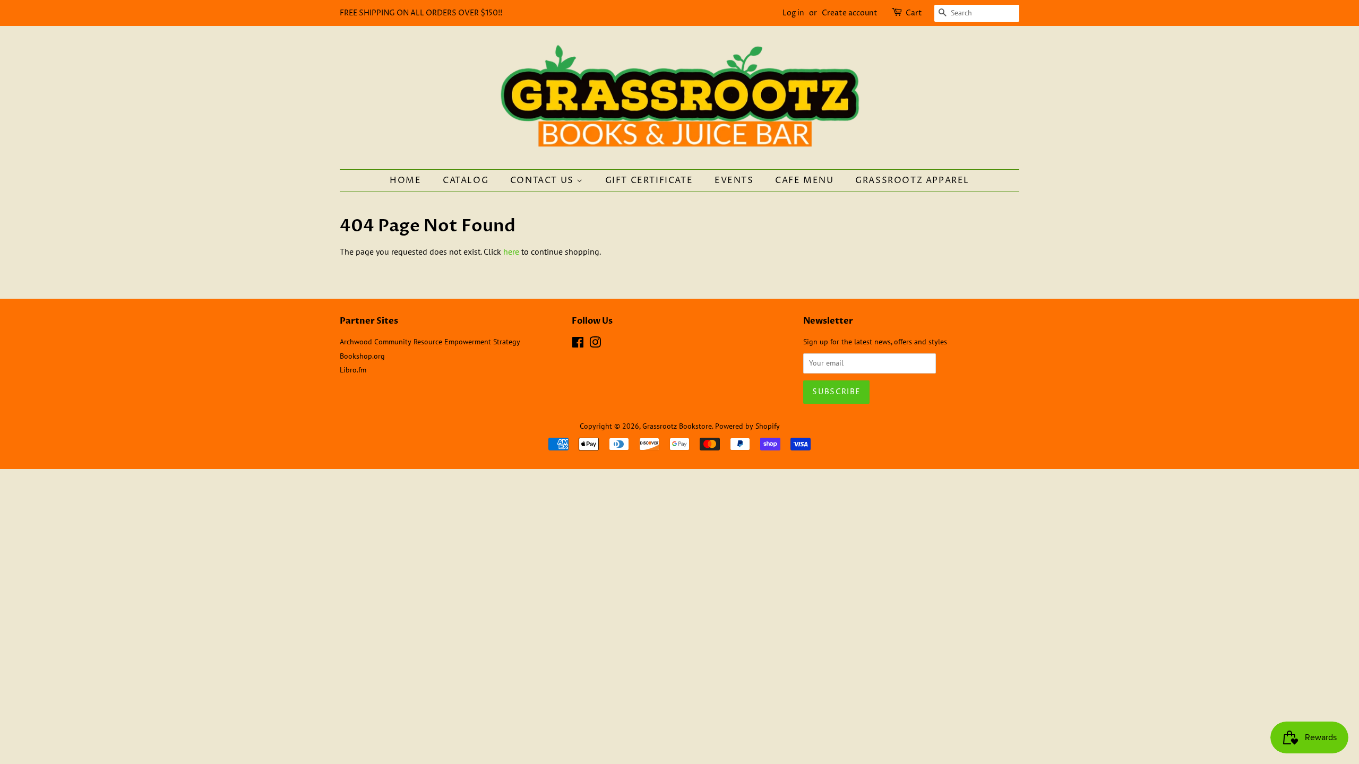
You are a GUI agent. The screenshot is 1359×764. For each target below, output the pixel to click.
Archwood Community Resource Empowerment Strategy (430, 341)
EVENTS (734, 180)
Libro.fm (353, 370)
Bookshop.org (362, 356)
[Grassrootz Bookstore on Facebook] (578, 344)
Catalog (465, 180)
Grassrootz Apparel (912, 180)
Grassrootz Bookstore (677, 426)
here (511, 251)
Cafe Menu (804, 180)
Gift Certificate (649, 180)
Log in (793, 13)
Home (405, 180)
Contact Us (543, 180)
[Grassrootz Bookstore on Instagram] (595, 344)
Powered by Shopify (747, 426)
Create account (850, 13)
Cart (914, 13)
